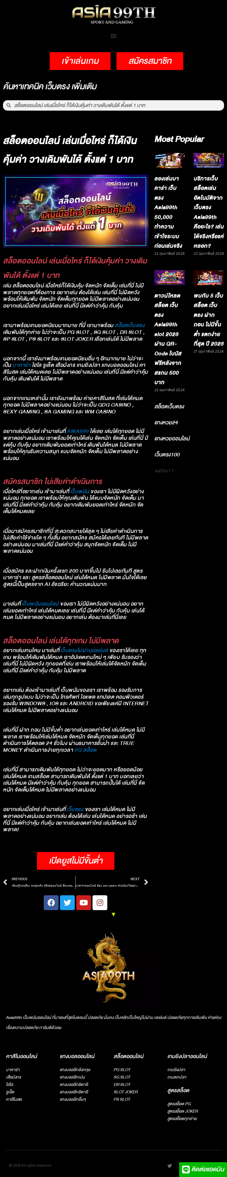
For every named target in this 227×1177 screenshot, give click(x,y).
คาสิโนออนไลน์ (21, 1056)
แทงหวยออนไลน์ (171, 438)
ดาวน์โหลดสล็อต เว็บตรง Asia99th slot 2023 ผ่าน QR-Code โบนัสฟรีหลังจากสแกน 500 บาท (167, 339)
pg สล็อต (85, 750)
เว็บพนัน (79, 491)
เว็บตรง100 (166, 454)
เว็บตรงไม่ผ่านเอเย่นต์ (84, 650)
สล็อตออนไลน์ (128, 1056)
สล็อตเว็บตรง (130, 325)
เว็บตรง (75, 809)
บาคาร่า (21, 365)
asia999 (78, 431)
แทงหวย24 (166, 422)
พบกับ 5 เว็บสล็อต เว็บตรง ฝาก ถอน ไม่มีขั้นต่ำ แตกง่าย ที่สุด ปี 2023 (209, 320)
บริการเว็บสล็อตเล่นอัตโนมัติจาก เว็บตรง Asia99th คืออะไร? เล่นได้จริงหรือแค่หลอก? (209, 212)
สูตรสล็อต (178, 1090)
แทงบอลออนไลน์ (77, 1056)
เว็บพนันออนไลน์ (40, 604)
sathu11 (164, 470)
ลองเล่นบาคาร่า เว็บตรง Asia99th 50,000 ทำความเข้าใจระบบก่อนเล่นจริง (168, 212)
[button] (114, 35)
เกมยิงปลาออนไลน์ (187, 1056)
